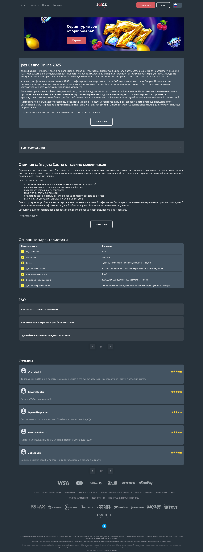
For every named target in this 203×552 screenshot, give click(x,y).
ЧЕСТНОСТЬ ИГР (98, 498)
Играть (76, 40)
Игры (24, 5)
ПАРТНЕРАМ (70, 492)
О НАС (36, 492)
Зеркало (101, 121)
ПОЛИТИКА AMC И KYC (78, 498)
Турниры (57, 5)
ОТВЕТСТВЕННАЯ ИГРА (52, 492)
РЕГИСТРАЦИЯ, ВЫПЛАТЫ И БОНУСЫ (123, 498)
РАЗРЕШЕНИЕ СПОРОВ (165, 492)
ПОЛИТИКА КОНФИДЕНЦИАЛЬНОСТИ (116, 492)
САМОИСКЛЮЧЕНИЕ (144, 492)
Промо (46, 5)
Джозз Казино (28, 71)
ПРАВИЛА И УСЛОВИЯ (87, 492)
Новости (34, 5)
